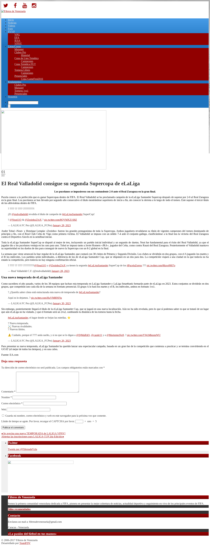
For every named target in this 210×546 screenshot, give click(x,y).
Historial (25, 55)
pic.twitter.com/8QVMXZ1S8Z (60, 219)
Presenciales (20, 76)
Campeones (27, 61)
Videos (11, 25)
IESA (17, 40)
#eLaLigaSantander (72, 214)
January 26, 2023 (62, 340)
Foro (10, 28)
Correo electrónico (11, 403)
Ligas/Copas (14, 46)
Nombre (6, 397)
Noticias (12, 22)
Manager (19, 49)
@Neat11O (15, 219)
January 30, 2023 (62, 303)
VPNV (18, 43)
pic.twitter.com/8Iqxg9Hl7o (161, 265)
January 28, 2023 (62, 225)
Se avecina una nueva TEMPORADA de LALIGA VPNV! (33, 433)
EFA (16, 37)
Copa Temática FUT (25, 64)
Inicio (11, 19)
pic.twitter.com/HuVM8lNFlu (46, 297)
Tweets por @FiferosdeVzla (22, 449)
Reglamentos (14, 81)
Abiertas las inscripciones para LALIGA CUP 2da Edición (32, 436)
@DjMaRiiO (83, 335)
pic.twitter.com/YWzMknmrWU (144, 335)
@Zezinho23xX (33, 219)
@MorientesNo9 (115, 335)
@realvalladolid (20, 214)
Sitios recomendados (19, 509)
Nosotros (12, 96)
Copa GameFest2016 (32, 79)
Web (3, 409)
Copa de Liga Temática (26, 58)
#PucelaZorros (134, 265)
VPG (17, 34)
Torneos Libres (22, 70)
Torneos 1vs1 (21, 90)
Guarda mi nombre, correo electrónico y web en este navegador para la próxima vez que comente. (55, 415)
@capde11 (96, 335)
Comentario (8, 391)
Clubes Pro (20, 52)
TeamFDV (25, 543)
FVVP (11, 31)
